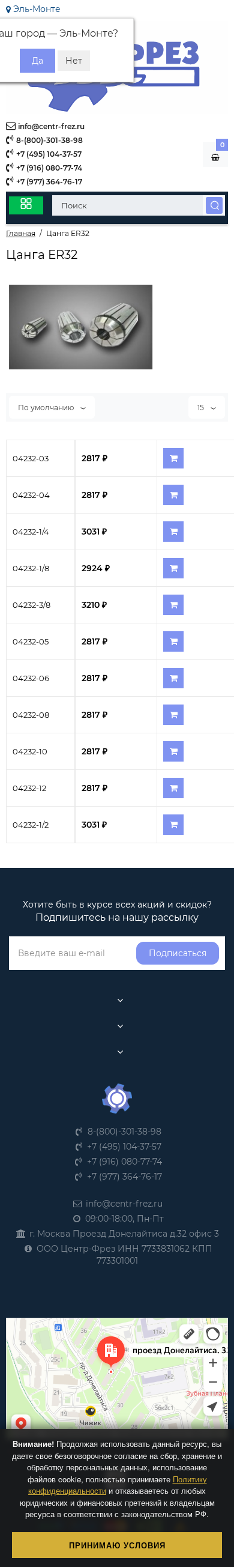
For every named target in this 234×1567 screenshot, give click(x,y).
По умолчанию (47, 407)
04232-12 (29, 788)
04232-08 (31, 715)
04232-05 (31, 641)
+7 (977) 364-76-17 (48, 181)
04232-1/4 (31, 531)
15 (201, 407)
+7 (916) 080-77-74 (48, 167)
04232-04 (31, 495)
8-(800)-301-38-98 (48, 140)
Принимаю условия (117, 1545)
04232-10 (30, 751)
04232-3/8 (31, 605)
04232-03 (31, 458)
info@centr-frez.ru (50, 126)
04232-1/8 (31, 568)
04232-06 (31, 678)
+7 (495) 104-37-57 (48, 154)
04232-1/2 (31, 824)
